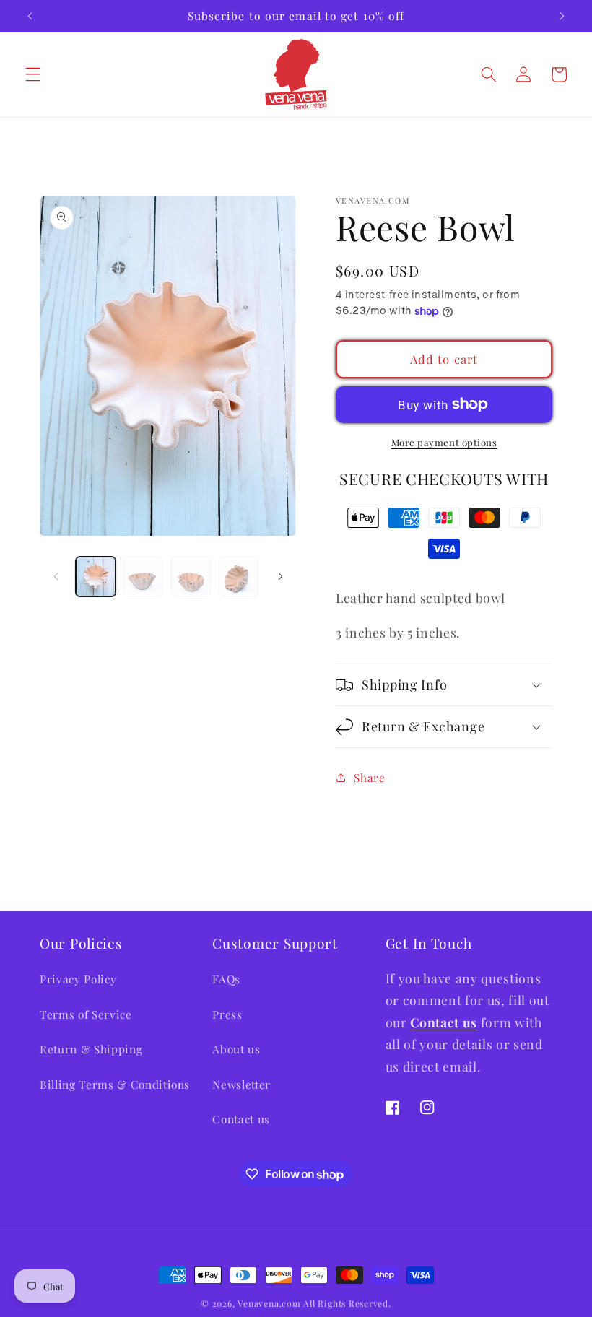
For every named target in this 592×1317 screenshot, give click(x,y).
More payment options (444, 442)
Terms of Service (86, 1014)
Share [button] (369, 777)
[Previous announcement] (30, 16)
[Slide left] (55, 576)
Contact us (241, 1118)
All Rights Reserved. (347, 1303)
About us (236, 1048)
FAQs (226, 978)
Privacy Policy (78, 978)
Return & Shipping (91, 1048)
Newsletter (241, 1084)
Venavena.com (269, 1303)
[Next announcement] (562, 16)
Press (227, 1014)
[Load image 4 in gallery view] (238, 576)
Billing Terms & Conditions (115, 1084)
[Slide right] (280, 576)
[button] (33, 74)
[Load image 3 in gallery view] (191, 576)
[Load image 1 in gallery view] (96, 576)
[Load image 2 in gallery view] (143, 576)
